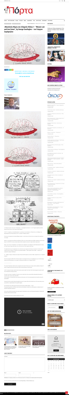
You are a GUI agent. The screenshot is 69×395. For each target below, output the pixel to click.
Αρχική (5, 20)
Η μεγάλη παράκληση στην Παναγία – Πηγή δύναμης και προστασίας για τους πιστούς (55, 140)
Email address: (56, 343)
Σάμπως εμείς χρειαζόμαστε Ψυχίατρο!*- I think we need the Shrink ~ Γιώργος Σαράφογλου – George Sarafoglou (55, 159)
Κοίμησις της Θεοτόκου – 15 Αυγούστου (54, 132)
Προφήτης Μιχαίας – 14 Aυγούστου (53, 136)
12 (53, 365)
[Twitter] (9, 69)
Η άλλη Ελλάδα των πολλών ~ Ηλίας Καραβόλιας (55, 193)
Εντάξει (1, 394)
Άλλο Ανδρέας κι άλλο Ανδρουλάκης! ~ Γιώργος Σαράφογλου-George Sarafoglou (55, 207)
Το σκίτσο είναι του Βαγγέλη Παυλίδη (54, 82)
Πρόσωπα (21, 20)
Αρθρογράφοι (38, 20)
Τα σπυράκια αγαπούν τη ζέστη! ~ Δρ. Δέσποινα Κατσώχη (55, 175)
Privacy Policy (23, 380)
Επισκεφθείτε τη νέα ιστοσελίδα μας (24, 73)
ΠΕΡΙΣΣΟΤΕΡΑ (51, 291)
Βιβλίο (25, 20)
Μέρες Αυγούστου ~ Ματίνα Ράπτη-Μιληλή (54, 163)
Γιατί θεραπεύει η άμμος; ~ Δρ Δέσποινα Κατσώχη (55, 167)
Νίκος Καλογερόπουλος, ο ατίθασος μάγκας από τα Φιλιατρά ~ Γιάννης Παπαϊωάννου (55, 119)
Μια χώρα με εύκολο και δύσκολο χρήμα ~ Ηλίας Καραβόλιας (55, 145)
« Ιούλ (48, 372)
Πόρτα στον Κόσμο (16, 23)
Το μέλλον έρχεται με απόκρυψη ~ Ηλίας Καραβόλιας (56, 149)
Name (5, 372)
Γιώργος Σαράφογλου (31, 23)
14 (58, 365)
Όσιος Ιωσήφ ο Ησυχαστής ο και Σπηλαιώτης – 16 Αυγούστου (55, 128)
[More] (12, 69)
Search (61, 307)
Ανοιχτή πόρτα (8, 23)
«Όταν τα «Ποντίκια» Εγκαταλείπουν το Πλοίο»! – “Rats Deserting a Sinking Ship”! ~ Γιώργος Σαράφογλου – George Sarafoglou (55, 189)
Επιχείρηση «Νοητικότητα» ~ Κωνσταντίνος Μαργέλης (54, 123)
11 (51, 365)
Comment (5, 356)
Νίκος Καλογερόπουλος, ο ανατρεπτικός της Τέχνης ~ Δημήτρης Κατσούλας (55, 184)
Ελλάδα (16, 20)
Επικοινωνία (44, 20)
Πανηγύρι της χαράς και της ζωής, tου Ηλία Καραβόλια (54, 198)
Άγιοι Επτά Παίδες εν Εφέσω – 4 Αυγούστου (54, 211)
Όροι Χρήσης (50, 20)
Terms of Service (29, 380)
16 (63, 365)
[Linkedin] (7, 69)
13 (56, 365)
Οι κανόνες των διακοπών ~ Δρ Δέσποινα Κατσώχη (55, 171)
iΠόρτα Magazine (11, 20)
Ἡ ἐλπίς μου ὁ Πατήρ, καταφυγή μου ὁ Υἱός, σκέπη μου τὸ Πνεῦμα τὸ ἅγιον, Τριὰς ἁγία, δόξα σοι (55, 30)
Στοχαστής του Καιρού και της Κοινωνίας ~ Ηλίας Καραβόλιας (55, 114)
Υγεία (34, 20)
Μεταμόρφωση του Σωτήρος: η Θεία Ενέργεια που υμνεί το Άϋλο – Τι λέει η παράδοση (55, 203)
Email (19, 372)
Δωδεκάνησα (29, 20)
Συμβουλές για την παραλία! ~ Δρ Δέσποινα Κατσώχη (56, 179)
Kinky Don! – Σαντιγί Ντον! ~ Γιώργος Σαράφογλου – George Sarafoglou (55, 105)
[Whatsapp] (10, 69)
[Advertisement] (49, 10)
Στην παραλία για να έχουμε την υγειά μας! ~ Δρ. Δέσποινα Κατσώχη (55, 154)
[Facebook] (5, 69)
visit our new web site (24, 76)
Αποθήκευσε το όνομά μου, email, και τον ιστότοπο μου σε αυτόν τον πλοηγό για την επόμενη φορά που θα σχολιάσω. (23, 377)
